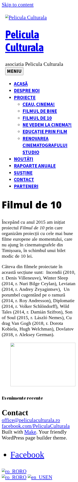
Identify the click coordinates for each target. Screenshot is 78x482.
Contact (24, 179)
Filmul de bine (40, 111)
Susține (23, 173)
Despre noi (27, 90)
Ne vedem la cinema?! (47, 125)
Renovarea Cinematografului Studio (45, 145)
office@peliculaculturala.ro (31, 420)
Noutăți (23, 159)
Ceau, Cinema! (39, 104)
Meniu (14, 71)
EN (48, 477)
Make (30, 432)
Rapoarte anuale (35, 166)
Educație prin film (45, 131)
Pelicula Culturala (24, 41)
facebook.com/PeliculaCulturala (36, 426)
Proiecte (25, 97)
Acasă (21, 84)
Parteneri (26, 186)
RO (22, 471)
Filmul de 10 (37, 118)
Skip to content (18, 4)
